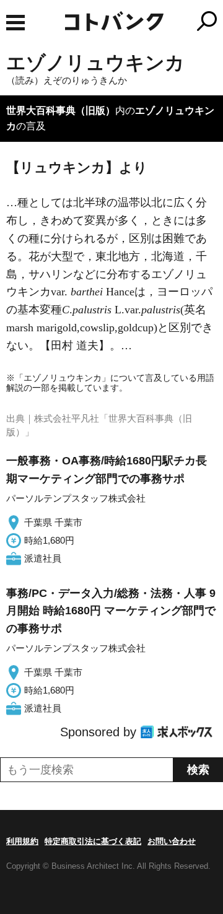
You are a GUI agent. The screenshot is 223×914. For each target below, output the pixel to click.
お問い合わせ (171, 841)
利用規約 (22, 841)
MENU (15, 23)
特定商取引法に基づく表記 (93, 841)
